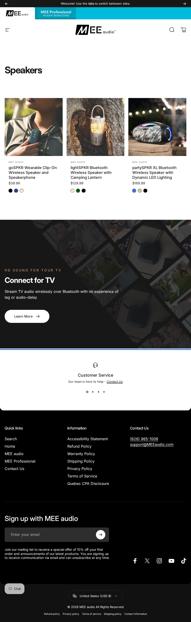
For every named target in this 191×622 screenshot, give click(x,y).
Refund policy (52, 613)
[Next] (184, 3)
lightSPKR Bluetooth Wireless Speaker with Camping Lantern (91, 172)
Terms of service (91, 613)
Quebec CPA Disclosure (88, 483)
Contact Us (14, 468)
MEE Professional (20, 461)
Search (11, 438)
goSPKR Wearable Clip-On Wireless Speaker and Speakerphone (33, 172)
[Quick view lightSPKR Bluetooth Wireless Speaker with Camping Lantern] (115, 107)
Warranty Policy (81, 453)
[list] (95, 378)
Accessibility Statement (87, 438)
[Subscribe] (100, 534)
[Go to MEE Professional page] (56, 13)
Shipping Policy (81, 461)
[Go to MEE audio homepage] (17, 13)
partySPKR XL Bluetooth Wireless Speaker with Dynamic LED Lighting (154, 172)
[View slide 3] (98, 392)
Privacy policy (71, 613)
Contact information (135, 613)
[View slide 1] (87, 392)
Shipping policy (113, 613)
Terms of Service (82, 476)
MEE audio (16, 162)
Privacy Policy (79, 468)
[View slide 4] (104, 392)
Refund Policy (79, 446)
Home (10, 446)
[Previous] (6, 3)
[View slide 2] (93, 392)
